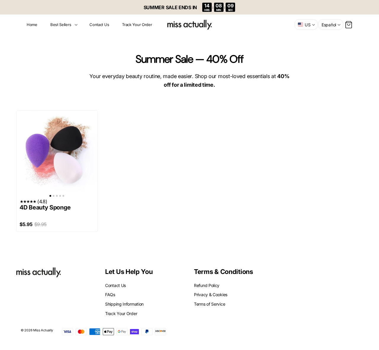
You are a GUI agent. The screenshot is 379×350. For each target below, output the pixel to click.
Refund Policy (206, 285)
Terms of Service (209, 304)
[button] (63, 25)
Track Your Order (121, 313)
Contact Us (115, 285)
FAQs (110, 294)
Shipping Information (124, 304)
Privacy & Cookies (210, 294)
